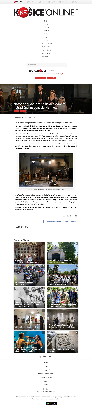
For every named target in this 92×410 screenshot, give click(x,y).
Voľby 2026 (46, 47)
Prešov (46, 24)
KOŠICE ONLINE (19, 117)
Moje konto (46, 56)
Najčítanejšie (46, 53)
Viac (46, 60)
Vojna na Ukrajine (46, 44)
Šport (46, 40)
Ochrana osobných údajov (46, 373)
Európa (46, 34)
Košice (46, 21)
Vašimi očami (46, 50)
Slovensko (46, 31)
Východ (46, 27)
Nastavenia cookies (46, 377)
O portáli (46, 366)
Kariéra (46, 385)
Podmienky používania (46, 370)
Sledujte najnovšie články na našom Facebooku (60, 222)
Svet (46, 37)
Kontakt (46, 381)
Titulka (46, 362)
